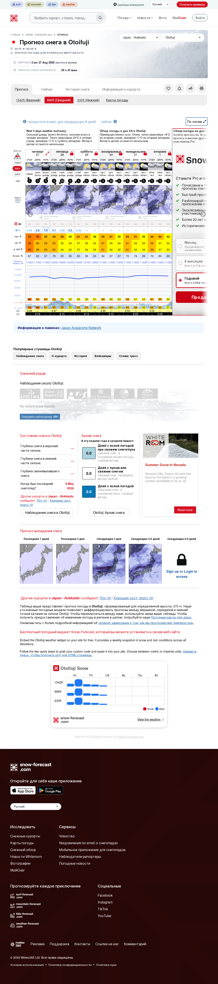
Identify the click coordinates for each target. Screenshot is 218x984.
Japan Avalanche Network (81, 327)
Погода (123, 18)
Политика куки (106, 965)
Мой (179, 18)
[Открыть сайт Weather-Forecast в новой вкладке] (69, 4)
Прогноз (21, 89)
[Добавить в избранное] (168, 88)
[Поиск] (100, 17)
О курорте (59, 356)
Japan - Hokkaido (38, 34)
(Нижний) (88, 100)
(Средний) (59, 100)
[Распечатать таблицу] (201, 88)
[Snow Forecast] (14, 17)
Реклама (37, 943)
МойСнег (17, 870)
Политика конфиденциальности (70, 965)
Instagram (105, 902)
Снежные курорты (25, 836)
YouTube (104, 915)
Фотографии (20, 863)
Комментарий (135, 943)
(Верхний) (28, 100)
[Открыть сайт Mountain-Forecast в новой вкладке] (34, 4)
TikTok (103, 908)
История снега (77, 89)
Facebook (105, 895)
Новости (143, 18)
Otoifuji (62, 34)
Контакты (82, 943)
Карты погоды (117, 100)
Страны (15, 34)
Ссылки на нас (107, 943)
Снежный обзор (23, 849)
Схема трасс (128, 356)
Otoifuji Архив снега (109, 512)
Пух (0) (42, 500)
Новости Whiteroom (26, 856)
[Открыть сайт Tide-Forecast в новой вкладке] (52, 4)
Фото (163, 18)
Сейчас (47, 89)
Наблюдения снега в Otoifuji (47, 512)
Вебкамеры (103, 356)
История (80, 356)
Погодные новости (74, 863)
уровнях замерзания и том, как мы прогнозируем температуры (145, 623)
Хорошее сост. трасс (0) (133, 597)
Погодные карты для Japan (171, 617)
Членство (67, 836)
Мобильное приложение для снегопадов (92, 849)
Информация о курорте (121, 89)
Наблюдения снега (30, 356)
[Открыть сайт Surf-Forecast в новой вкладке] (16, 4)
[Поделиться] (190, 88)
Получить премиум (192, 4)
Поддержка (59, 943)
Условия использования (27, 965)
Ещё (18, 201)
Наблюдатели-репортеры (80, 856)
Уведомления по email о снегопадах (88, 842)
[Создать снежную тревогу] (179, 88)
